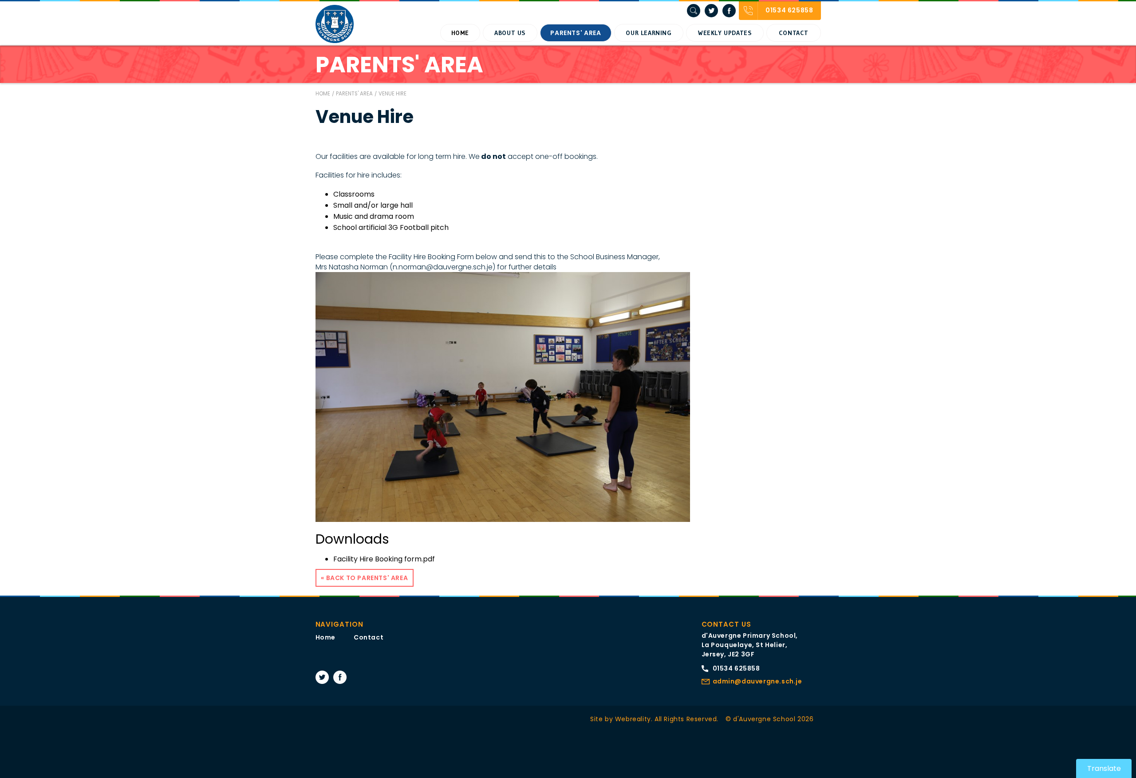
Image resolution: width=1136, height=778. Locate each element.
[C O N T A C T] (793, 33)
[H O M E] (460, 33)
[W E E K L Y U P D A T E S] (725, 33)
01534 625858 (736, 668)
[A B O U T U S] (510, 33)
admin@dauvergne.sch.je (757, 681)
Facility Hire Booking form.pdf (384, 559)
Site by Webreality (620, 719)
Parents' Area (354, 93)
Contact (368, 637)
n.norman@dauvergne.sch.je (443, 267)
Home (323, 93)
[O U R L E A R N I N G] (649, 33)
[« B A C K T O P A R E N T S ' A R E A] (365, 578)
